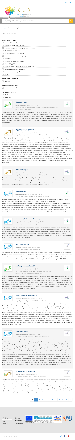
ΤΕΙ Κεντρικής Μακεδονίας (11, 88)
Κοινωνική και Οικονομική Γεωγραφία (15, 69)
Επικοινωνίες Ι (21, 191)
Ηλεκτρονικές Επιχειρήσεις (25, 371)
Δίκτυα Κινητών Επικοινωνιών (26, 296)
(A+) (9, 97)
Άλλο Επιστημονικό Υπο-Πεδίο (12, 50)
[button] (71, 21)
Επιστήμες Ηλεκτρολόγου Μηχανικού (14, 61)
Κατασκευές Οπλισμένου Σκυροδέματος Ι (30, 219)
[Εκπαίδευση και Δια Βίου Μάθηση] (43, 419)
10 (66, 400)
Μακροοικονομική (22, 170)
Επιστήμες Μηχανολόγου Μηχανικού (14, 53)
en (70, 2)
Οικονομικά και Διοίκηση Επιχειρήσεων (15, 45)
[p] (70, 400)
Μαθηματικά (8, 58)
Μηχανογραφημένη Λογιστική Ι (26, 130)
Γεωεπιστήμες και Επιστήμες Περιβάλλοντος (16, 72)
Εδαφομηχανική (21, 102)
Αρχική (5, 28)
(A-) (7, 94)
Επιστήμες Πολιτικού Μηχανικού (13, 42)
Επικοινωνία (19, 423)
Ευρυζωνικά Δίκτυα (22, 244)
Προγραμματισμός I (22, 331)
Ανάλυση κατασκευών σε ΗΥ (25, 266)
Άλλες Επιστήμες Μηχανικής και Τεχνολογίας (16, 56)
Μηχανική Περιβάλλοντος (11, 64)
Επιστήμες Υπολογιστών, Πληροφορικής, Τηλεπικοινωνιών (20, 48)
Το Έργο (5, 418)
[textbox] (35, 21)
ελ (66, 2)
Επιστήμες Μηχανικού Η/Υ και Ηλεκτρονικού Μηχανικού (19, 66)
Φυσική (6, 74)
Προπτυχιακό (8, 81)
